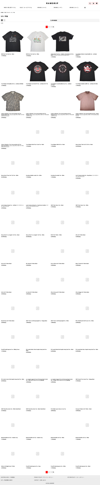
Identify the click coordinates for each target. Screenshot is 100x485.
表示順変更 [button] (54, 20)
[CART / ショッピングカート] (93, 3)
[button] (85, 7)
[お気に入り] (96, 3)
